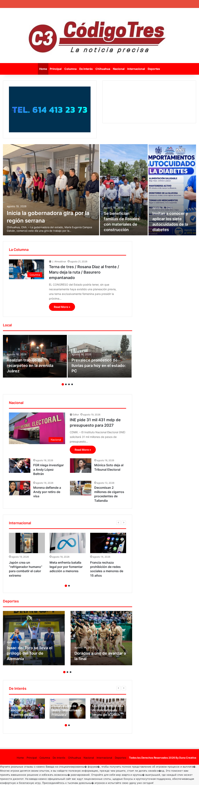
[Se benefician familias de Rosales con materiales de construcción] (124, 189)
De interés (86, 68)
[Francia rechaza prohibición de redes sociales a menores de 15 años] (108, 543)
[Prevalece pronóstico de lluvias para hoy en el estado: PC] (100, 356)
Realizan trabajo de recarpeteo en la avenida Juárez (30, 365)
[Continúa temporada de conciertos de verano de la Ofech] (108, 708)
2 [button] (66, 384)
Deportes (154, 68)
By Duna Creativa (185, 757)
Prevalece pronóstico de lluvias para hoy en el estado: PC (99, 365)
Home (43, 68)
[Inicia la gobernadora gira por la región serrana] (51, 189)
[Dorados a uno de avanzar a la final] (101, 638)
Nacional (119, 68)
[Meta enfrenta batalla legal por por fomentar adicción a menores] (68, 543)
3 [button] (69, 384)
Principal (56, 68)
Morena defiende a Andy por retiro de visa (47, 492)
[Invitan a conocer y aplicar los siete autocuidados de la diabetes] (172, 189)
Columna (70, 68)
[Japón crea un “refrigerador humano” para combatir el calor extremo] (27, 543)
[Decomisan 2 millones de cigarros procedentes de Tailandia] (80, 488)
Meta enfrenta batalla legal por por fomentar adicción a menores (66, 567)
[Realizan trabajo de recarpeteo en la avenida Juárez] (35, 356)
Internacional (136, 68)
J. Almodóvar (59, 261)
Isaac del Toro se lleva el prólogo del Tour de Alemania (29, 653)
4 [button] (72, 384)
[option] (99, 189)
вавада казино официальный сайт (50, 778)
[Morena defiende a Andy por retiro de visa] (19, 488)
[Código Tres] (99, 35)
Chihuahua (102, 68)
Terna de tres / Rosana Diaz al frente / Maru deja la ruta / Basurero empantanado (84, 272)
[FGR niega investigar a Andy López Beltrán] (19, 465)
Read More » (62, 306)
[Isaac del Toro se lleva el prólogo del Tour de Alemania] (34, 638)
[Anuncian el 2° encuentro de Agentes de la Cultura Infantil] (27, 708)
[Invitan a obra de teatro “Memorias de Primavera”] (68, 708)
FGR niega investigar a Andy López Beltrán (48, 469)
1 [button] (63, 384)
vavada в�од (156, 770)
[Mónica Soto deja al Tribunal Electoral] (80, 465)
